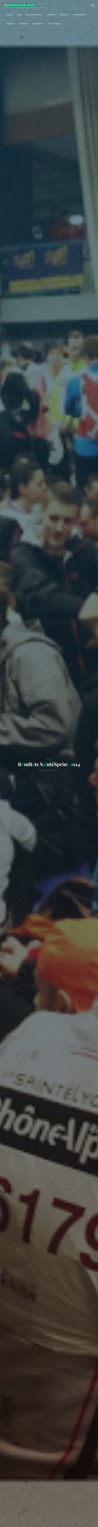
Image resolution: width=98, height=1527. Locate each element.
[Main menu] (92, 6)
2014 (48, 758)
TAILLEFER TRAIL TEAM (19, 5)
